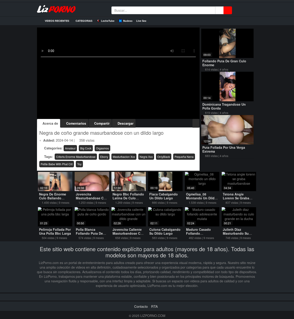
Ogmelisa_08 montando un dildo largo (201, 198)
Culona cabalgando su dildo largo (165, 231)
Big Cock (85, 148)
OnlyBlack (163, 157)
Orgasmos (102, 148)
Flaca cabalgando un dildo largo (163, 196)
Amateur (70, 148)
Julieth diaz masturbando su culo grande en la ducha (237, 235)
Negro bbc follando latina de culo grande (128, 198)
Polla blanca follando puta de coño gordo (89, 233)
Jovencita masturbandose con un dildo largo (92, 198)
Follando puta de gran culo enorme (224, 63)
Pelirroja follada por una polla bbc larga (55, 231)
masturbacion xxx (124, 157)
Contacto (141, 306)
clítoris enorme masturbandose (76, 157)
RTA (154, 306)
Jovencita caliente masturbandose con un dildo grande (128, 233)
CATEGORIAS (83, 20)
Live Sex (141, 20)
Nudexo (128, 20)
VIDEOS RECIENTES (56, 20)
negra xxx (146, 157)
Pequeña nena (184, 157)
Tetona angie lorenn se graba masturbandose (236, 198)
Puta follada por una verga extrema (223, 149)
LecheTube (107, 20)
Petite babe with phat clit (57, 164)
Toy (79, 164)
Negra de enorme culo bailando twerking (52, 198)
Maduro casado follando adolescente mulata (201, 233)
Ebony (104, 157)
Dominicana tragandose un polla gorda (224, 106)
